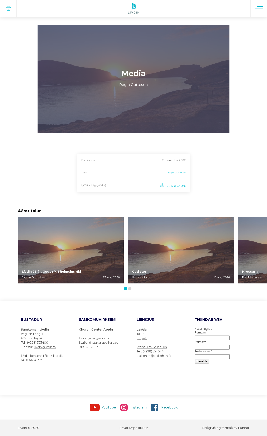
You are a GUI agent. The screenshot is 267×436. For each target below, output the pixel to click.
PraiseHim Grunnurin (152, 347)
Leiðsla (142, 329)
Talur (140, 334)
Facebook (169, 407)
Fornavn (200, 332)
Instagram (139, 407)
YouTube (109, 407)
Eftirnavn (200, 341)
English (142, 338)
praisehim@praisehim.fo (154, 356)
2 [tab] (130, 289)
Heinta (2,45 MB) (176, 186)
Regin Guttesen (176, 172)
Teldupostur (203, 351)
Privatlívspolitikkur (133, 428)
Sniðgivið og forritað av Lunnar (225, 428)
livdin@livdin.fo (45, 347)
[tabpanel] (71, 250)
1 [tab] (126, 289)
